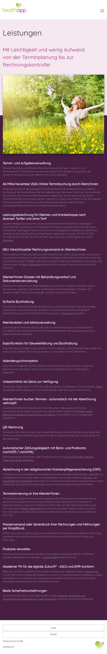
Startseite (8, 240)
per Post (87, 477)
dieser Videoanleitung (33, 264)
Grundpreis (67, 313)
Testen (99, 386)
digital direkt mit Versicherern (18, 481)
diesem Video (51, 557)
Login (53, 627)
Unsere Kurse (91, 571)
